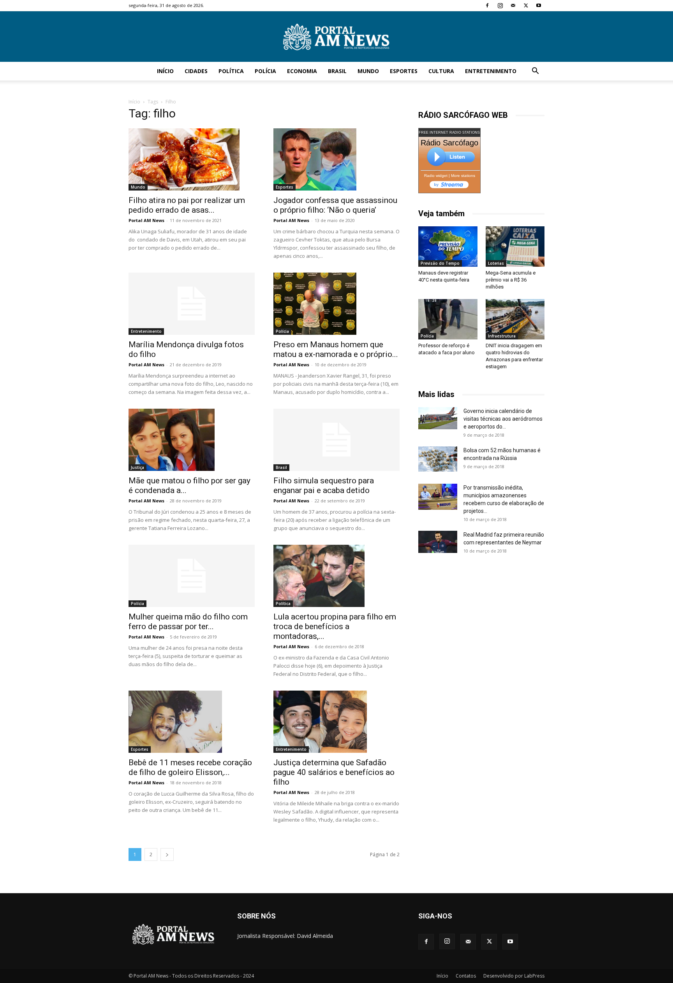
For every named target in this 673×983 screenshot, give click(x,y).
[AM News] (336, 37)
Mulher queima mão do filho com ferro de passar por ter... (188, 621)
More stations (463, 175)
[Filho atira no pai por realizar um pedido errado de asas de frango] (192, 159)
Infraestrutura (502, 336)
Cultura (441, 71)
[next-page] (167, 854)
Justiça (137, 467)
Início (165, 71)
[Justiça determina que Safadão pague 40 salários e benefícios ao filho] (336, 722)
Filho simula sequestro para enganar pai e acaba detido (323, 485)
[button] (535, 71)
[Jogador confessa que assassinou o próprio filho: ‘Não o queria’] (336, 159)
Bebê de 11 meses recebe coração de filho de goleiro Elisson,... (190, 767)
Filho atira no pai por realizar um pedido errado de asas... (187, 205)
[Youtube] (538, 5)
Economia (302, 71)
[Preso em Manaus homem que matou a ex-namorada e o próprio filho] (336, 304)
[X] (526, 5)
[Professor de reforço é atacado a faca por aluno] (447, 319)
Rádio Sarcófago (449, 142)
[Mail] (513, 5)
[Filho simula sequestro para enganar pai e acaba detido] (336, 440)
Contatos (466, 976)
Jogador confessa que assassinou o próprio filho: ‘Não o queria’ (335, 205)
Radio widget (435, 175)
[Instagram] (500, 5)
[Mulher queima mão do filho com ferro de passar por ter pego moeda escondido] (192, 576)
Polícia (265, 71)
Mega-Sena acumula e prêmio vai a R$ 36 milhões (511, 280)
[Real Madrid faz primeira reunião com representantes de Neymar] (437, 542)
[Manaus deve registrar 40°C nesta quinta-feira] (447, 246)
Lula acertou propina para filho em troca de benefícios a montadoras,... (334, 626)
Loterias (496, 263)
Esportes (404, 71)
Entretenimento (490, 71)
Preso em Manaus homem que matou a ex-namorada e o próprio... (335, 349)
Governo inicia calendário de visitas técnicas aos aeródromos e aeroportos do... (503, 419)
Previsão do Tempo (440, 263)
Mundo (368, 71)
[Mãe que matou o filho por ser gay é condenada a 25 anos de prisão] (192, 440)
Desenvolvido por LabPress (513, 976)
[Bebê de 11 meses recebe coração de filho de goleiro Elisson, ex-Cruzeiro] (192, 722)
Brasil (337, 71)
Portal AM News (146, 220)
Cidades (196, 71)
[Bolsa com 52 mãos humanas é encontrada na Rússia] (437, 458)
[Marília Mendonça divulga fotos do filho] (192, 304)
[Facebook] (487, 5)
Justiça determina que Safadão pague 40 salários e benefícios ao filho (334, 772)
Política (231, 71)
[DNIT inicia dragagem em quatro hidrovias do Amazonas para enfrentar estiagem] (515, 319)
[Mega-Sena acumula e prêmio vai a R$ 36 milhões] (515, 246)
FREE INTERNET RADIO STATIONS (449, 133)
